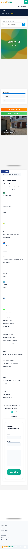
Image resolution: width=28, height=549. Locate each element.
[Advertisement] (14, 75)
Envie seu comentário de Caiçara (11, 174)
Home (2, 528)
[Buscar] (23, 24)
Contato (2, 532)
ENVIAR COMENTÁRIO (14, 472)
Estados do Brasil (4, 530)
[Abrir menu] (26, 2)
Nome (8, 434)
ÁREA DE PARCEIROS (22, 6)
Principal (5, 171)
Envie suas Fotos (4, 539)
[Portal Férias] (6, 2)
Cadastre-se (3, 535)
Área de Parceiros (5, 537)
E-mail (9, 441)
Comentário (10, 449)
